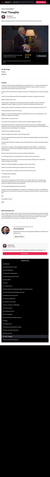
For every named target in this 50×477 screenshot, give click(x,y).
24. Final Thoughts (7, 336)
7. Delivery (5, 282)
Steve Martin (9, 16)
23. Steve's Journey (7, 333)
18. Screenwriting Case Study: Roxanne (12, 317)
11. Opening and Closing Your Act (10, 295)
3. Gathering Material (8, 270)
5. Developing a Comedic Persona (11, 276)
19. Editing (5, 320)
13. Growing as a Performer (9, 301)
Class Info (3, 74)
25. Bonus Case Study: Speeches (10, 339)
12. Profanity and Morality (9, 298)
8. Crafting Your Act (7, 286)
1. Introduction (6, 263)
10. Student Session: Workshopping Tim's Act (13, 292)
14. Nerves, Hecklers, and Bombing (11, 305)
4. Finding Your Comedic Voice (10, 273)
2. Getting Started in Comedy (10, 267)
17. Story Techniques (7, 314)
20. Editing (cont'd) (7, 323)
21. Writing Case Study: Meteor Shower (12, 327)
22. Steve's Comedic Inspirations (10, 330)
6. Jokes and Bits (7, 279)
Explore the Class (19, 236)
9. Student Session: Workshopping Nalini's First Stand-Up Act (17, 289)
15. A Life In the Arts (7, 308)
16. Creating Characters (8, 311)
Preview (3, 71)
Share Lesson (42, 56)
